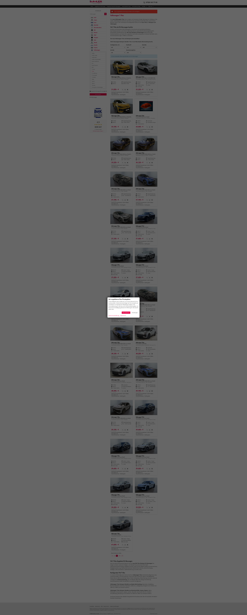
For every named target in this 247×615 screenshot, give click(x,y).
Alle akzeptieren (126, 312)
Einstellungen (135, 312)
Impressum (123, 315)
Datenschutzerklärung (113, 315)
